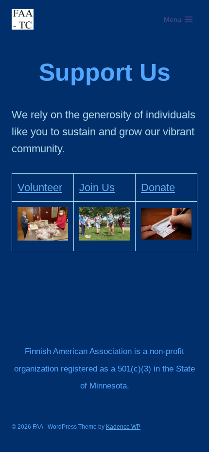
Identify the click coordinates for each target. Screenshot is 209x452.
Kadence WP (123, 426)
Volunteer (39, 187)
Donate (158, 187)
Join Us (97, 187)
